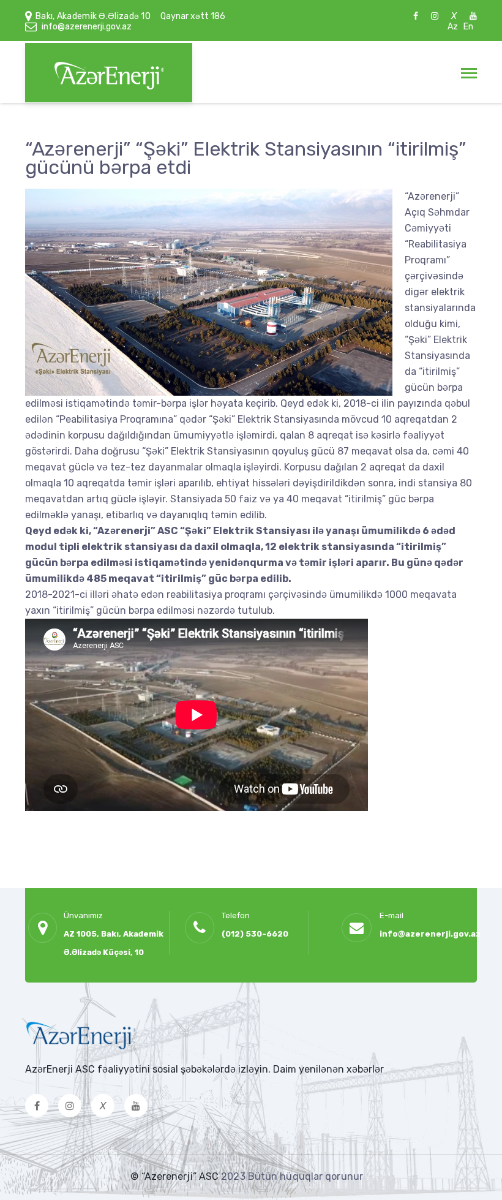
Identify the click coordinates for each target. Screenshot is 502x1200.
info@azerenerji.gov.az (87, 26)
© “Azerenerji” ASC (175, 1176)
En (468, 26)
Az (453, 26)
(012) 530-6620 (255, 933)
